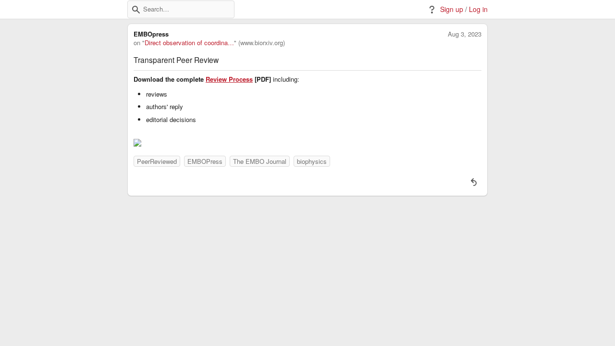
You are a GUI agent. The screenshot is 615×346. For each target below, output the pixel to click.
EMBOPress (204, 161)
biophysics (312, 161)
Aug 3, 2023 (464, 34)
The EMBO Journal (259, 161)
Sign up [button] (451, 9)
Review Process (229, 79)
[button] (136, 9)
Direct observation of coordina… (189, 42)
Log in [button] (478, 9)
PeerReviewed (157, 161)
